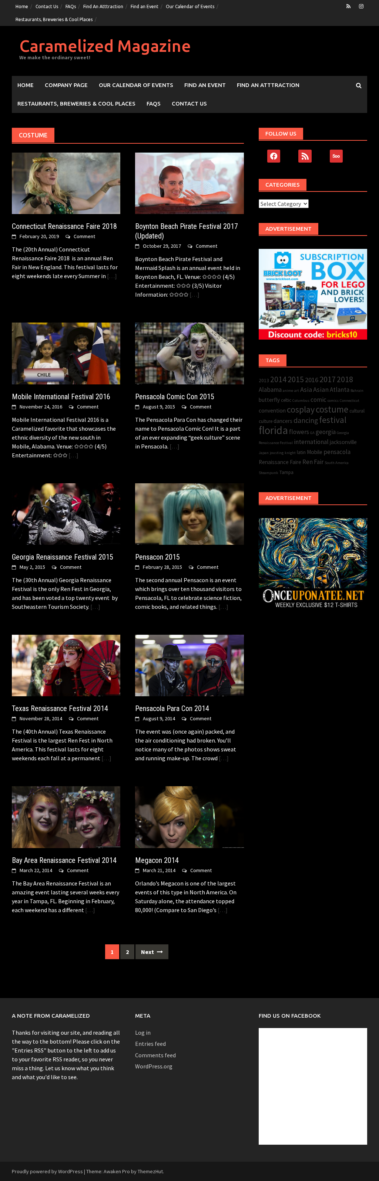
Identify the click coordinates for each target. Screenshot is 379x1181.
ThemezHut (150, 1171)
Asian (321, 389)
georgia (326, 432)
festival (332, 419)
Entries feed (150, 1043)
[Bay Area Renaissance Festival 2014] (66, 816)
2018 (345, 379)
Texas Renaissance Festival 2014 (60, 708)
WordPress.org (153, 1066)
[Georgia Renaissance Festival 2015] (66, 513)
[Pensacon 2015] (189, 513)
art (296, 390)
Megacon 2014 (157, 860)
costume (332, 409)
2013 (264, 380)
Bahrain (357, 390)
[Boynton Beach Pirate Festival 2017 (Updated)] (189, 182)
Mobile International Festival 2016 (61, 396)
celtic (286, 400)
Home (22, 6)
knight (290, 452)
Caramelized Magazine (105, 46)
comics (333, 400)
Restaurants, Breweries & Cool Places (54, 19)
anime (288, 390)
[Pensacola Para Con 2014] (189, 664)
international (311, 442)
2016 (311, 380)
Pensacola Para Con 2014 (172, 708)
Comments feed (155, 1055)
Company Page (66, 85)
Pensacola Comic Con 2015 (174, 396)
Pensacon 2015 (157, 557)
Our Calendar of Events (190, 6)
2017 (327, 379)
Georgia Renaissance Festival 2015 (62, 557)
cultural (357, 411)
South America (337, 462)
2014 (278, 379)
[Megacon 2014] (189, 816)
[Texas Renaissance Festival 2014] (66, 664)
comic (318, 400)
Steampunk (268, 472)
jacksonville (343, 442)
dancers (283, 420)
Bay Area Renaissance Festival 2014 (64, 860)
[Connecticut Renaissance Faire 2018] (66, 182)
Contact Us (47, 6)
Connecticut (349, 400)
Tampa (286, 472)
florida (273, 430)
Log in (143, 1032)
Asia (306, 389)
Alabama (270, 390)
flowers (299, 432)
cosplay (301, 409)
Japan (264, 452)
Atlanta (339, 390)
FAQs (71, 6)
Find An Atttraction (103, 6)
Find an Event (144, 6)
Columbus (300, 400)
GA (312, 432)
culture (265, 421)
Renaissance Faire (280, 462)
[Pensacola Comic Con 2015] (189, 352)
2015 (296, 379)
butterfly (269, 399)
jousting (277, 452)
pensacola (337, 452)
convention (272, 410)
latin (301, 452)
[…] (111, 276)
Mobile (314, 452)
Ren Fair (312, 462)
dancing (306, 420)
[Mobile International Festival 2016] (66, 352)
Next (148, 951)
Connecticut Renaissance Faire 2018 (64, 226)
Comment (84, 236)
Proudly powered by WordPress (47, 1171)
